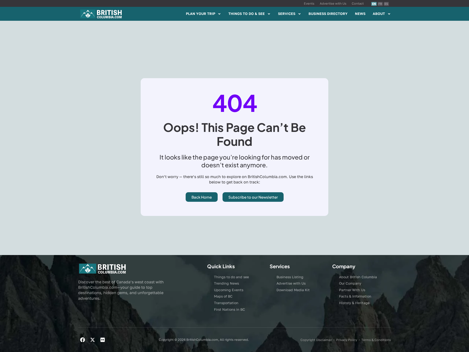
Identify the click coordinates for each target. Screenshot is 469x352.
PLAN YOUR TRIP (200, 13)
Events (309, 3)
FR (380, 4)
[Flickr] (102, 339)
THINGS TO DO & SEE (246, 13)
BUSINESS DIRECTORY (328, 13)
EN (374, 4)
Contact (358, 3)
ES (386, 4)
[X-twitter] (92, 339)
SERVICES (286, 13)
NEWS (360, 13)
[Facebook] (82, 339)
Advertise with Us (333, 3)
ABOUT (379, 13)
